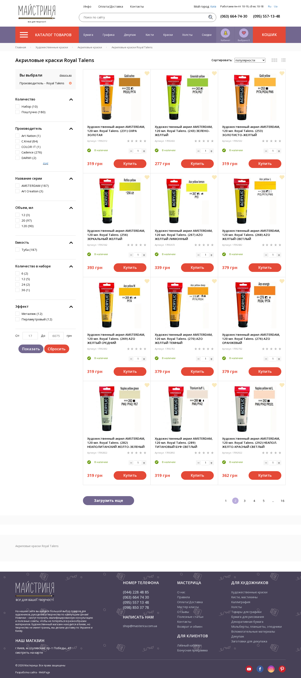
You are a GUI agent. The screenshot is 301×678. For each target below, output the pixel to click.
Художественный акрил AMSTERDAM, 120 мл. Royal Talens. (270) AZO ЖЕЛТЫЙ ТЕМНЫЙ (184, 338)
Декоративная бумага (247, 621)
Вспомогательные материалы (253, 631)
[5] (145, 141)
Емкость (22, 242)
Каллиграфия (240, 602)
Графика (108, 35)
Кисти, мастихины (244, 597)
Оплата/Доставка (110, 6)
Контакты (137, 6)
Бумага (88, 35)
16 (282, 501)
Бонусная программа (192, 650)
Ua (275, 6)
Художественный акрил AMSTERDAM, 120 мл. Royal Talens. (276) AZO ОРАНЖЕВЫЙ (251, 338)
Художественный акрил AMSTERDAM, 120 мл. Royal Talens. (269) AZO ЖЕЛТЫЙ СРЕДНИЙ (116, 338)
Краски (168, 35)
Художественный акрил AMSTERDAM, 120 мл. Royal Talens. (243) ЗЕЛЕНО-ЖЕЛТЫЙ (184, 131)
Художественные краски (249, 592)
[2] (132, 141)
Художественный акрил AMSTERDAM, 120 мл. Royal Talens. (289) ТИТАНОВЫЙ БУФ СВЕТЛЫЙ (184, 442)
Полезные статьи (190, 617)
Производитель (28, 128)
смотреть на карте (29, 652)
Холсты (187, 35)
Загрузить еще (108, 500)
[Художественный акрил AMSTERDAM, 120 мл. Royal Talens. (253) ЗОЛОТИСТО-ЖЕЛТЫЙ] (251, 97)
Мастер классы (188, 607)
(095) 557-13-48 (266, 16)
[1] (129, 141)
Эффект (22, 306)
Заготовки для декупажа (249, 641)
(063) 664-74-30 (233, 16)
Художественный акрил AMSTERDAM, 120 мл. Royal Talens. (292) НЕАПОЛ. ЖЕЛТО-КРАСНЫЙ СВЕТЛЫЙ (251, 442)
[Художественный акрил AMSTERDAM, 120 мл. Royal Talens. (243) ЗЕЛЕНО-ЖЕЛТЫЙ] (184, 97)
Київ (213, 6)
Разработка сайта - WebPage (32, 672)
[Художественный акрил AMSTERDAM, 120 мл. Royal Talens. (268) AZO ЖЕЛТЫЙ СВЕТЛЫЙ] (251, 201)
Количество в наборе (33, 266)
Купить (130, 163)
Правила (183, 597)
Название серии (28, 178)
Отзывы (183, 612)
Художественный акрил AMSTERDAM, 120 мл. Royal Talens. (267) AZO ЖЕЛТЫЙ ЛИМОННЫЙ (184, 235)
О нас (181, 592)
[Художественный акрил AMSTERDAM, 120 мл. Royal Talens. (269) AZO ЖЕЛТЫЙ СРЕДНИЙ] (116, 305)
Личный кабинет (189, 645)
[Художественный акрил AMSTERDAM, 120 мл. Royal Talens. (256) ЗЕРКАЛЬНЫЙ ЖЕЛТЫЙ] (116, 201)
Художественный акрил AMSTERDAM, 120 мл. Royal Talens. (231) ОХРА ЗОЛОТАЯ (116, 131)
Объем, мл (24, 207)
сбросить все (66, 75)
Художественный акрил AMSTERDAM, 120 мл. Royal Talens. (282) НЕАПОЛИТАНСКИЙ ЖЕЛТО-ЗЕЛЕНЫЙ (116, 442)
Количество (25, 99)
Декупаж (130, 35)
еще (45, 163)
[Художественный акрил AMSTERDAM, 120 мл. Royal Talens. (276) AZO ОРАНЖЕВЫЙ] (251, 305)
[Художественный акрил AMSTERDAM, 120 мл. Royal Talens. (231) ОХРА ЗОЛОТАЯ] (116, 97)
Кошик (269, 34)
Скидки (207, 35)
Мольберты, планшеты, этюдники (256, 626)
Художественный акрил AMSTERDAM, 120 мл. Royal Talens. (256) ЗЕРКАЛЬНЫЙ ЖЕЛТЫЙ (116, 235)
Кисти (150, 35)
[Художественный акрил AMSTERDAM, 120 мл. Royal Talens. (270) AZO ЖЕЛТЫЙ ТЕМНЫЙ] (184, 305)
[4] (141, 141)
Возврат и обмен (189, 626)
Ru (269, 6)
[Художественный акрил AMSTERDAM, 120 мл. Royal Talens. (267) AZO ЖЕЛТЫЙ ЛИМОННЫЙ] (184, 201)
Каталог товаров (53, 34)
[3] (137, 141)
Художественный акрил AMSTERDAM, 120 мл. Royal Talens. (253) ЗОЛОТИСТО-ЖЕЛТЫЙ (251, 131)
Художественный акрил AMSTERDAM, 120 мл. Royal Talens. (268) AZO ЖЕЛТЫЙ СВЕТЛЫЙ (251, 235)
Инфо (87, 6)
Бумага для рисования (247, 617)
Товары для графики (246, 612)
